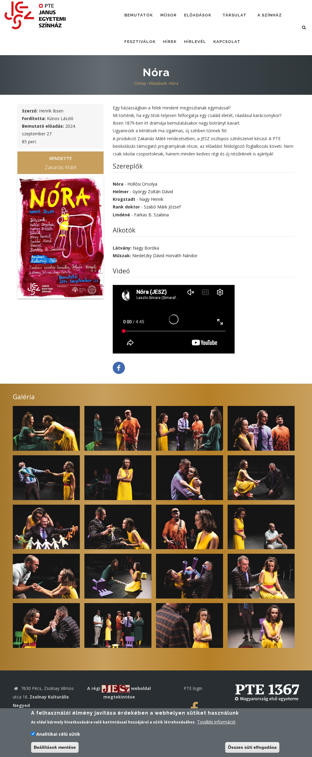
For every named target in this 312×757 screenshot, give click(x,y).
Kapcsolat (226, 41)
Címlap (140, 83)
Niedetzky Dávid (148, 255)
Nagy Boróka (146, 248)
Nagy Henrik (151, 199)
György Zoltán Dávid (153, 191)
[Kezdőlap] (35, 15)
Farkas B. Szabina (151, 215)
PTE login (193, 688)
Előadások (197, 15)
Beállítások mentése (55, 747)
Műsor (168, 15)
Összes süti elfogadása (252, 747)
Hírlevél (195, 41)
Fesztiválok (140, 41)
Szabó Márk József (162, 207)
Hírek (170, 41)
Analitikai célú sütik (58, 734)
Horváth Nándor (181, 255)
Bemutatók (138, 15)
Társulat (234, 15)
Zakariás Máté (60, 167)
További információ (216, 722)
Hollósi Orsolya (142, 184)
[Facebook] (119, 367)
